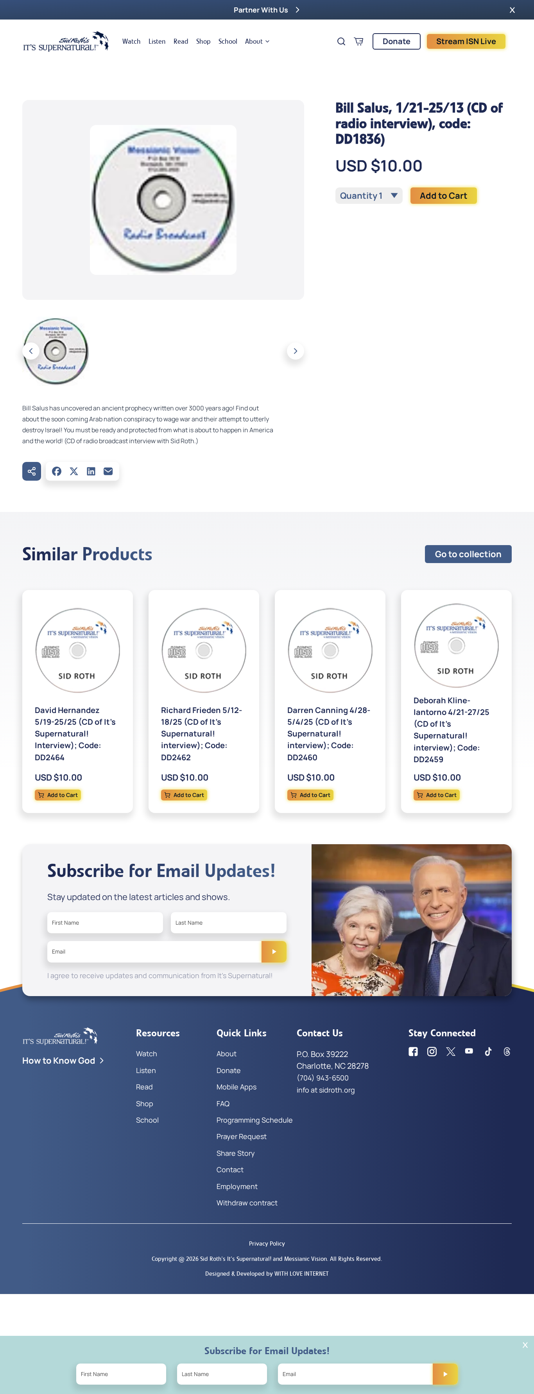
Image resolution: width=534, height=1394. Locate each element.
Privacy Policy (267, 1243)
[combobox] (369, 195)
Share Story (236, 1153)
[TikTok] (488, 1051)
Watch (131, 41)
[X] (74, 471)
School (228, 41)
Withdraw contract (247, 1202)
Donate (396, 41)
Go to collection (468, 554)
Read (181, 41)
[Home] (66, 41)
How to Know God (58, 1060)
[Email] (108, 471)
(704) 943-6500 (323, 1077)
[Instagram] (432, 1051)
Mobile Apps (236, 1086)
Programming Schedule (255, 1120)
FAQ (223, 1103)
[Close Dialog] (525, 1345)
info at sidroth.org (326, 1090)
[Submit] (274, 951)
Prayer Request (242, 1136)
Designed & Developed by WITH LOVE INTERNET (267, 1273)
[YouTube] (469, 1051)
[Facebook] (56, 471)
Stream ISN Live (466, 41)
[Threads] (507, 1051)
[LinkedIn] (91, 471)
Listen (157, 41)
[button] (512, 10)
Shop (203, 41)
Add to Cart (444, 195)
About (254, 41)
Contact (230, 1169)
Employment (237, 1186)
